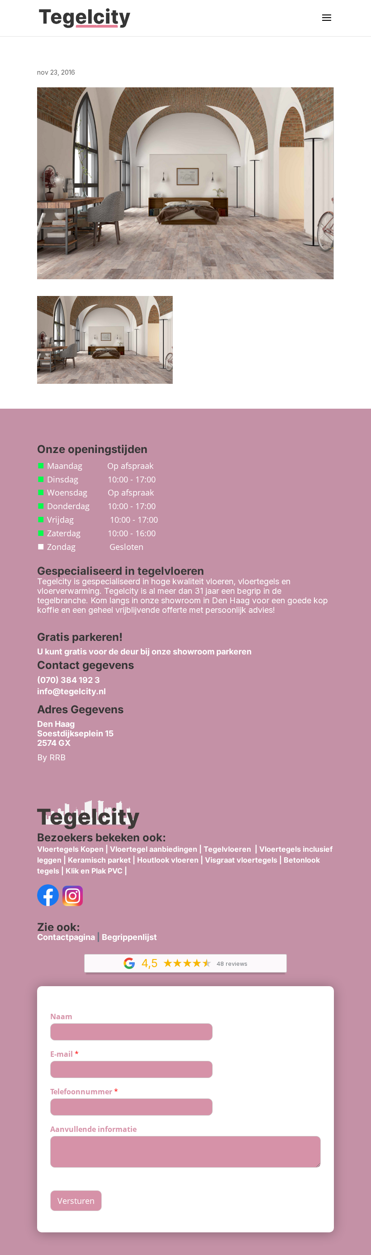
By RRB (51, 757)
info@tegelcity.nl (71, 691)
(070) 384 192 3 (68, 680)
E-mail (64, 1054)
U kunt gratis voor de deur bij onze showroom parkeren (144, 651)
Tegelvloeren (228, 849)
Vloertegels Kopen (70, 849)
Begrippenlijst (129, 937)
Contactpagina (66, 937)
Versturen (76, 1200)
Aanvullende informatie (93, 1129)
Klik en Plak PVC (94, 870)
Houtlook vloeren (168, 859)
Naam (61, 1016)
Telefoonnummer (84, 1092)
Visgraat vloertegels (241, 859)
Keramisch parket (99, 859)
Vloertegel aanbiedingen (153, 849)
